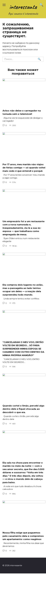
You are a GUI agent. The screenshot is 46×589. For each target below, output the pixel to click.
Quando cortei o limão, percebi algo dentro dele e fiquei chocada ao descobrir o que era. (23, 408)
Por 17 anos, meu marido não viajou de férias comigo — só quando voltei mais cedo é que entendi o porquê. (24, 167)
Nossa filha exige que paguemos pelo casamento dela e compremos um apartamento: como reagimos (23, 536)
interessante (23, 7)
